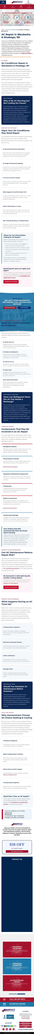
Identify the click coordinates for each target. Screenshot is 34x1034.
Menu (3, 2)
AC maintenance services (11, 568)
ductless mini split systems (10, 583)
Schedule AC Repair (11, 281)
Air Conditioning (13, 29)
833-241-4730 (26, 53)
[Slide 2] (21, 994)
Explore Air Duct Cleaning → (10, 508)
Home (4, 7)
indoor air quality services (10, 774)
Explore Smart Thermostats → (10, 466)
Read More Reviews (10, 307)
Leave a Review (24, 307)
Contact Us (29, 7)
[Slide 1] (13, 994)
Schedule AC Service (11, 587)
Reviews (21, 7)
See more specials (17, 851)
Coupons (13, 7)
